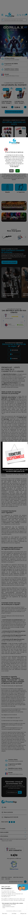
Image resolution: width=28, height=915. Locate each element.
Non (11, 170)
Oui (17, 170)
